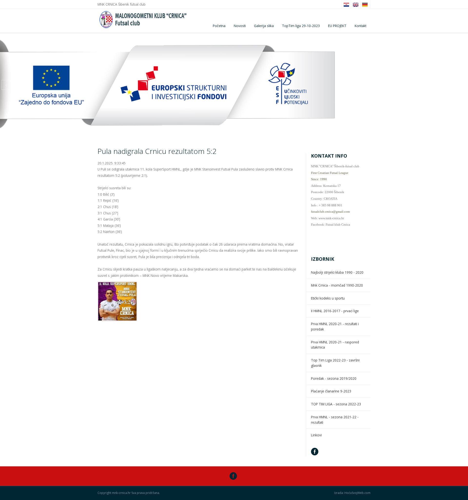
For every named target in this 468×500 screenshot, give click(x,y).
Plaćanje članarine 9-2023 (331, 391)
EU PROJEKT (337, 25)
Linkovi (316, 435)
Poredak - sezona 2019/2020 (333, 378)
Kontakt (360, 25)
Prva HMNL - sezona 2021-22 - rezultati (335, 420)
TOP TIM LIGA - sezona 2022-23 (336, 404)
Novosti (240, 25)
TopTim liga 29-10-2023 (301, 25)
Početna (219, 25)
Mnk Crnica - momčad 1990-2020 (337, 285)
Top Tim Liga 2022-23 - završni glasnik (335, 363)
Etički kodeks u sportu (328, 298)
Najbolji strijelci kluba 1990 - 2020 (337, 272)
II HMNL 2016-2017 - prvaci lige (335, 311)
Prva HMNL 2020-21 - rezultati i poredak (335, 326)
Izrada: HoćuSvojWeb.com (352, 493)
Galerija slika (264, 25)
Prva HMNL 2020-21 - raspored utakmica (335, 345)
